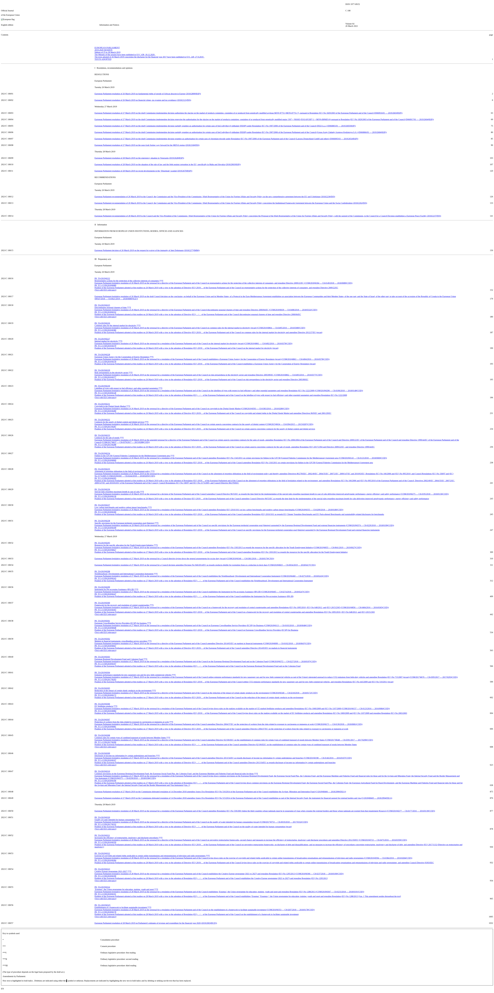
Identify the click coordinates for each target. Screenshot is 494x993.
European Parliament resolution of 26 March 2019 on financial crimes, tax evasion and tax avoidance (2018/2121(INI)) (143, 100)
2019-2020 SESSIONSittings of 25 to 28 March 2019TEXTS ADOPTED (149, 53)
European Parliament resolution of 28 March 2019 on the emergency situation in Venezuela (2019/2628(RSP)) (139, 158)
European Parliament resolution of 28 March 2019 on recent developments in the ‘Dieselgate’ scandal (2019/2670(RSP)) (143, 171)
